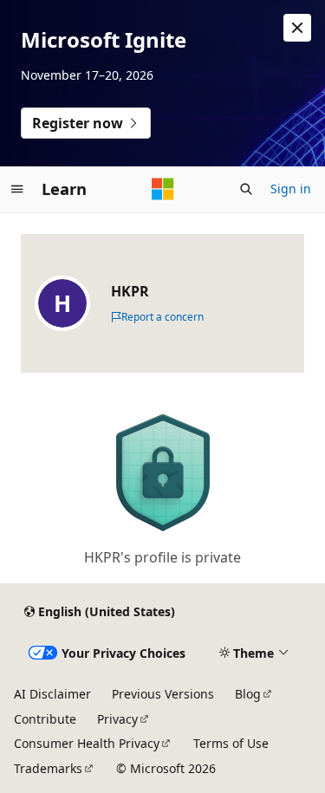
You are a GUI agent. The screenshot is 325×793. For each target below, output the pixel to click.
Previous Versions (163, 694)
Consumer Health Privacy (86, 743)
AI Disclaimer (52, 694)
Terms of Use (231, 743)
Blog (248, 694)
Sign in (290, 188)
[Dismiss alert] (297, 28)
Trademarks (48, 768)
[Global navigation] (17, 189)
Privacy (117, 719)
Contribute (45, 719)
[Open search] (246, 189)
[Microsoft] (163, 189)
